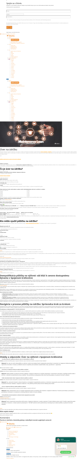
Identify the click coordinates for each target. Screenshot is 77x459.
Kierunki (10, 38)
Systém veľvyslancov (12, 57)
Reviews (10, 442)
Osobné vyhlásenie (14, 56)
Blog (12, 52)
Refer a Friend (8, 453)
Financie (12, 53)
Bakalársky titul (13, 46)
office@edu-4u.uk (4, 34)
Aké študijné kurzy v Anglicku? (16, 42)
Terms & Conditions (10, 458)
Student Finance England (5, 175)
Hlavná (10, 37)
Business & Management (13, 431)
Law (9, 435)
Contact (10, 443)
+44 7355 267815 (12, 34)
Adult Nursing (11, 433)
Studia (10, 44)
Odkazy (12, 55)
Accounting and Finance (13, 432)
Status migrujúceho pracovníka (32, 223)
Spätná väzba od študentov (16, 51)
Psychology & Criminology (13, 436)
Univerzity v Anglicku (14, 40)
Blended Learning (12, 444)
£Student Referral (12, 441)
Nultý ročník (13, 45)
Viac (9, 50)
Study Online (11, 445)
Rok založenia (13, 48)
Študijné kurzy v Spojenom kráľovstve (18, 43)
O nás (12, 54)
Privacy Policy (11, 440)
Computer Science (12, 434)
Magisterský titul (14, 47)
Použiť (7, 79)
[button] (74, 438)
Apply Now (8, 449)
